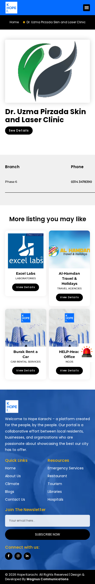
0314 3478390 (81, 182)
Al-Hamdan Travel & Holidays (69, 278)
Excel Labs (25, 273)
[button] (86, 7)
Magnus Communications (47, 579)
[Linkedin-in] (27, 556)
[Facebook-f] (8, 556)
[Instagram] (18, 556)
